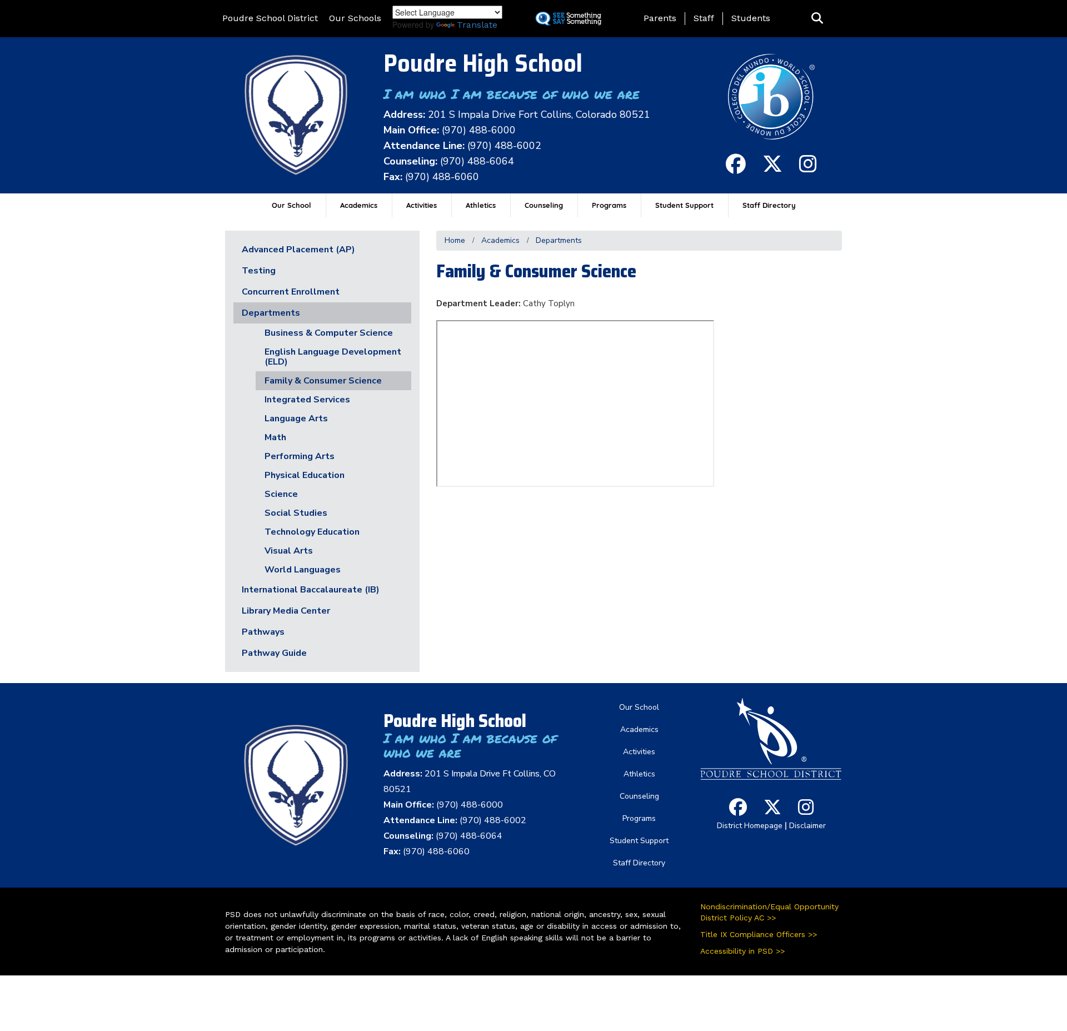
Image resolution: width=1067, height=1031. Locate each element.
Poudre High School (482, 63)
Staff (704, 18)
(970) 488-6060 (442, 176)
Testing (259, 271)
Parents (660, 18)
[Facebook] (736, 168)
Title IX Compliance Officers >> (758, 934)
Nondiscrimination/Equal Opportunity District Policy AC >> (769, 912)
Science (281, 494)
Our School (291, 205)
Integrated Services (307, 400)
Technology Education (312, 532)
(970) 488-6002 (504, 145)
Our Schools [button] (355, 18)
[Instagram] (808, 168)
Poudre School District (270, 18)
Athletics (481, 205)
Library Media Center (286, 611)
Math (275, 437)
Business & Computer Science (329, 333)
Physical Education (305, 475)
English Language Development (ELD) (333, 357)
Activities (421, 205)
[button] (817, 18)
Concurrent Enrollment (291, 292)
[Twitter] (772, 168)
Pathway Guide (274, 653)
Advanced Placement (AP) (298, 249)
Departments (559, 240)
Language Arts (296, 418)
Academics (358, 205)
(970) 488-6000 (479, 130)
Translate (477, 24)
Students (750, 18)
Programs (609, 205)
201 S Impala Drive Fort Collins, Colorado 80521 (539, 114)
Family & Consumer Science (323, 381)
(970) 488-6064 (477, 161)
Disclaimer (807, 825)
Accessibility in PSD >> (742, 951)
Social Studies (296, 513)
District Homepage (749, 825)
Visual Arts (289, 551)
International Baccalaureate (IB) (311, 590)
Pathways (263, 632)
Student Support (684, 205)
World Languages (303, 570)
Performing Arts (300, 456)
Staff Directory (769, 205)
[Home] (296, 114)
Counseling (544, 205)
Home (455, 240)
